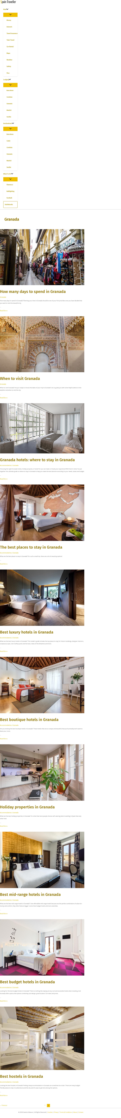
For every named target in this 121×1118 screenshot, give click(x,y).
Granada (3, 297)
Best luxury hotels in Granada (26, 632)
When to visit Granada (20, 378)
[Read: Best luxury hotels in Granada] (42, 625)
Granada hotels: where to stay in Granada (37, 459)
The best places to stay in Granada (31, 547)
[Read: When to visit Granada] (42, 372)
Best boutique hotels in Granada (29, 719)
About (75, 1112)
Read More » (4, 311)
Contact (80, 1112)
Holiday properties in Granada (27, 807)
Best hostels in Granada (21, 1076)
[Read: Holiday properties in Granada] (42, 800)
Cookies (49, 1112)
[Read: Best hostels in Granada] (42, 1069)
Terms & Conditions (66, 1112)
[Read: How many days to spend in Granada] (42, 285)
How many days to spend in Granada (33, 291)
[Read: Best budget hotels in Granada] (42, 975)
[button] (7, 9)
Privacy (56, 1112)
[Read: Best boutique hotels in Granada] (42, 713)
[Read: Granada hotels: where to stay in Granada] (42, 453)
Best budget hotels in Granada (27, 982)
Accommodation (6, 465)
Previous (3, 1105)
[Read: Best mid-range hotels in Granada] (42, 887)
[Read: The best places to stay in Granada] (42, 540)
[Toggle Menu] (10, 15)
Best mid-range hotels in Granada (30, 894)
